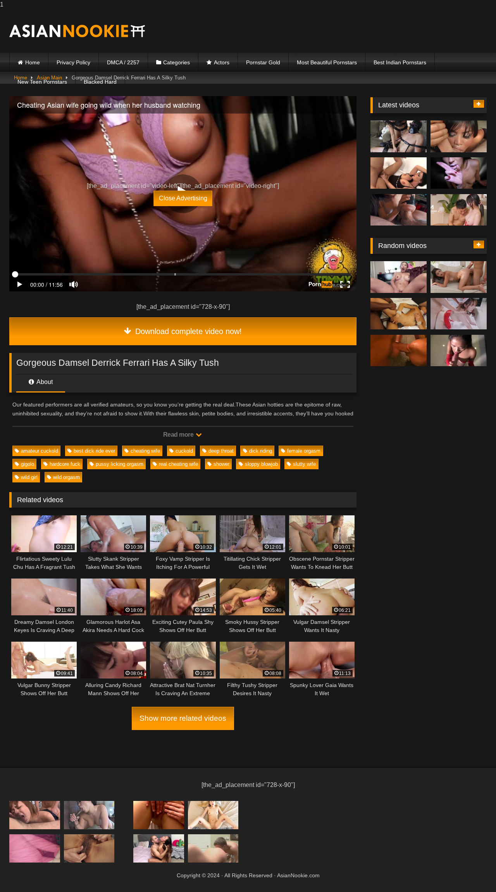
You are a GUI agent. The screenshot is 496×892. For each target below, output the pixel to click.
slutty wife (304, 464)
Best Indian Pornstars (400, 62)
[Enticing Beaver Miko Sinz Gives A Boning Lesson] (459, 210)
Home (32, 62)
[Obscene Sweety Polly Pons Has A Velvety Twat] (158, 848)
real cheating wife (178, 464)
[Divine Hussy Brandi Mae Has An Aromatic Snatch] (459, 314)
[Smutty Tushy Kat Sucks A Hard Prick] (398, 277)
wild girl (29, 477)
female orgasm (303, 451)
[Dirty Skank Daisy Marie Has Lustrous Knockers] (398, 351)
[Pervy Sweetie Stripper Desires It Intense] (89, 848)
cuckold (184, 451)
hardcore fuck (65, 464)
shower (221, 464)
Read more (179, 434)
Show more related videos (183, 718)
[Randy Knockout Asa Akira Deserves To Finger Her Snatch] (459, 136)
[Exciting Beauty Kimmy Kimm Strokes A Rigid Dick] (459, 351)
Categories (176, 62)
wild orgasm (66, 477)
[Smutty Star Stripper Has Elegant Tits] (398, 314)
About (44, 382)
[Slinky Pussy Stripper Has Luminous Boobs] (459, 173)
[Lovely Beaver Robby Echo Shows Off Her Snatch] (213, 815)
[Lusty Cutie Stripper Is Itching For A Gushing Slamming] (398, 210)
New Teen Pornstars (42, 82)
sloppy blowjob (261, 464)
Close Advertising (183, 198)
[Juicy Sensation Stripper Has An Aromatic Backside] (89, 815)
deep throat (221, 451)
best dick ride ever (94, 451)
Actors (221, 62)
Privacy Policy (73, 62)
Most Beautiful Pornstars (327, 62)
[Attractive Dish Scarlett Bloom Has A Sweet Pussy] (34, 848)
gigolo (27, 464)
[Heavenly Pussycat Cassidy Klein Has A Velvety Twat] (459, 277)
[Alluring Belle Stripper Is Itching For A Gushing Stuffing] (398, 173)
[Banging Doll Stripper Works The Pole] (398, 136)
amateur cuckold (39, 451)
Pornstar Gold (263, 62)
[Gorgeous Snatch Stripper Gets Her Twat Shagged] (34, 815)
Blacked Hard (100, 82)
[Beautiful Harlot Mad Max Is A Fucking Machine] (158, 815)
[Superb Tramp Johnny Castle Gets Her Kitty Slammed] (213, 848)
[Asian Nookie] (77, 31)
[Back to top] (471, 870)
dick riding (260, 451)
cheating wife (145, 451)
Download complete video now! (187, 331)
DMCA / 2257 (123, 62)
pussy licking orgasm (119, 464)
